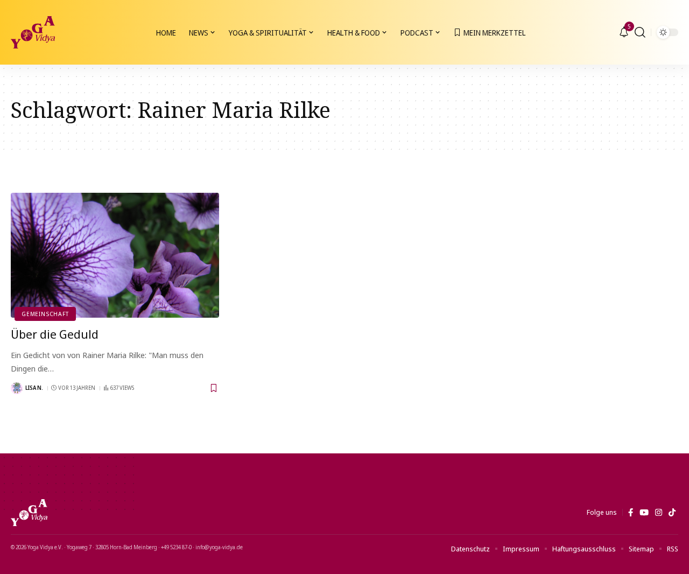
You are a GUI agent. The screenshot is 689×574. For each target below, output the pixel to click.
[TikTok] (672, 513)
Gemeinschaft (45, 314)
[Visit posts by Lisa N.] (17, 388)
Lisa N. (34, 387)
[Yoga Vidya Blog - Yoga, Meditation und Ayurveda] (33, 32)
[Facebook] (630, 513)
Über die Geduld (55, 334)
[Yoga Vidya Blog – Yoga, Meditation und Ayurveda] (29, 512)
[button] (640, 32)
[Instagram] (658, 513)
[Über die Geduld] (115, 255)
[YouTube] (644, 513)
